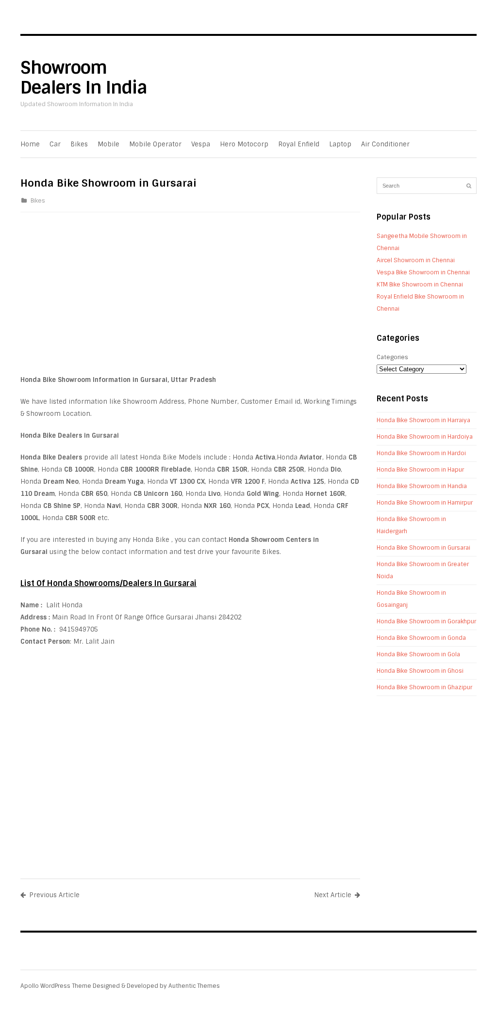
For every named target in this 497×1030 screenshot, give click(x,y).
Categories (392, 357)
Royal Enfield (298, 144)
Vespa (200, 144)
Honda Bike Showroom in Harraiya (423, 420)
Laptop (340, 144)
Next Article (332, 895)
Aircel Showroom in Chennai (416, 260)
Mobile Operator (155, 144)
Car (55, 144)
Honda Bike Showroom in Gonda (421, 638)
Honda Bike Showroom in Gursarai (423, 548)
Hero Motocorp (244, 144)
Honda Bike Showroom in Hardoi (421, 453)
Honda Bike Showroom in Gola (418, 654)
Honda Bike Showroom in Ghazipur (424, 687)
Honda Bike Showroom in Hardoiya (425, 437)
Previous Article (54, 895)
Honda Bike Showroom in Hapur (420, 470)
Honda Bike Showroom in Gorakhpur (426, 621)
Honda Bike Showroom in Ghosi (420, 671)
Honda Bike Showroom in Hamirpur (425, 503)
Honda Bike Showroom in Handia (422, 486)
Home (30, 144)
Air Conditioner (385, 144)
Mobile (108, 144)
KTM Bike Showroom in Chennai (420, 284)
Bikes (79, 144)
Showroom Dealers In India (83, 77)
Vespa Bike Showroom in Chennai (423, 272)
